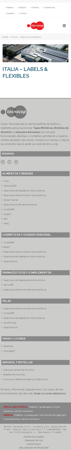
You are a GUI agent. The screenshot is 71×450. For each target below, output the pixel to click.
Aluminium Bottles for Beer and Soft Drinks (25, 379)
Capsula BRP (10, 185)
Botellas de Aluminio (14, 374)
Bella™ (6, 247)
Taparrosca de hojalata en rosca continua (24, 190)
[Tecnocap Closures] (35, 26)
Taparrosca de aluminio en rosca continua (24, 195)
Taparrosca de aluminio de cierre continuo (24, 289)
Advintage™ (9, 351)
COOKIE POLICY (34, 444)
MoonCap (8, 346)
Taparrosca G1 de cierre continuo (20, 204)
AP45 (6, 223)
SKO (5, 218)
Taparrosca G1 (10, 261)
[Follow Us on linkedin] (3, 162)
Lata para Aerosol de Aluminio (18, 370)
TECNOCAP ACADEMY (33, 437)
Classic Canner (10, 200)
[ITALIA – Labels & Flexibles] (35, 53)
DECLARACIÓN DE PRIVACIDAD (34, 448)
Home (5, 37)
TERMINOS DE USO (34, 440)
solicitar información (24, 411)
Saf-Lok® (8, 285)
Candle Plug (9, 322)
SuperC (7, 214)
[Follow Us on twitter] (9, 162)
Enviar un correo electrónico (50, 393)
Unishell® (8, 209)
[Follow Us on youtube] (16, 162)
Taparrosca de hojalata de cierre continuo (24, 280)
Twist (6, 181)
